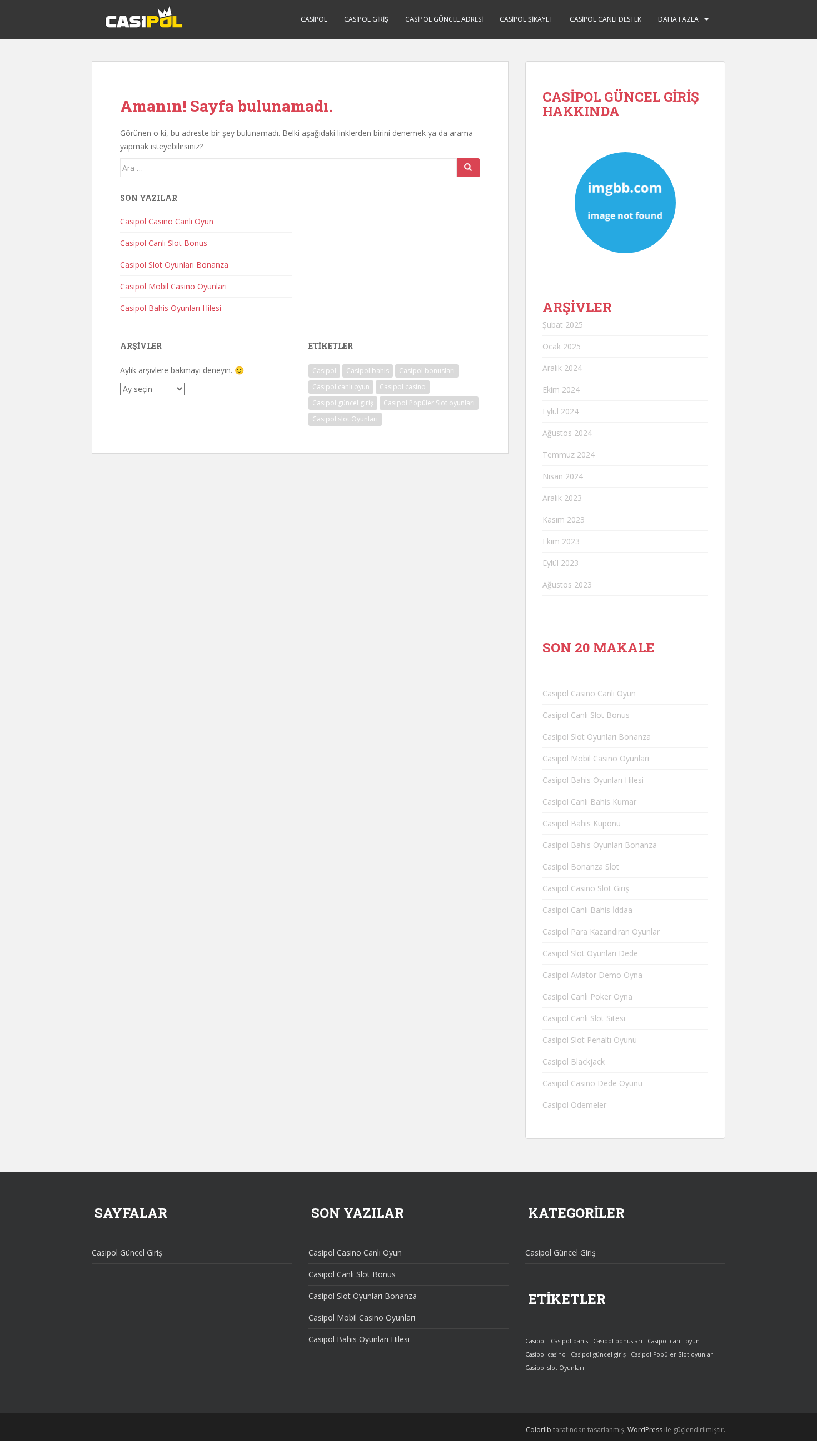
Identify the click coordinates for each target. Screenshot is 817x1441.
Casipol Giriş (366, 19)
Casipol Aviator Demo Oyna (592, 975)
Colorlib (538, 1429)
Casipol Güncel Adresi (444, 19)
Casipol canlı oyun (341, 386)
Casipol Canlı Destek (605, 19)
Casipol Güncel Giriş (127, 1252)
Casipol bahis (367, 370)
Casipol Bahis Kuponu (581, 823)
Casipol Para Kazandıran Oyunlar (601, 931)
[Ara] (468, 167)
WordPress (644, 1429)
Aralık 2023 (562, 498)
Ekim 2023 (561, 541)
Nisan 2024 (562, 476)
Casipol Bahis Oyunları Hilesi (170, 308)
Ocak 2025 (561, 346)
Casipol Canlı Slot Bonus (163, 243)
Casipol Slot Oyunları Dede (590, 953)
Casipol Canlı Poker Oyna (587, 996)
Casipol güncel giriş (342, 403)
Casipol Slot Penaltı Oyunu (589, 1040)
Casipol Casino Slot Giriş (585, 888)
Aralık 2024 (562, 368)
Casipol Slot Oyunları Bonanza (174, 264)
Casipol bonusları (427, 370)
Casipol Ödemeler (574, 1104)
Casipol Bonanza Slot (580, 866)
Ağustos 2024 (567, 433)
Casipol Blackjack (573, 1061)
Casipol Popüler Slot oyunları (429, 403)
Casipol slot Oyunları (345, 419)
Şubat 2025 (562, 324)
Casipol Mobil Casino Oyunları (173, 286)
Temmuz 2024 (568, 454)
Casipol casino (403, 386)
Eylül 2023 (560, 563)
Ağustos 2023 (567, 584)
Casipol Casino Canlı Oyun (166, 221)
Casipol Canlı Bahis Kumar (589, 801)
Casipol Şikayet (526, 19)
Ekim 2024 (561, 389)
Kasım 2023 (563, 519)
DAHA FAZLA (678, 19)
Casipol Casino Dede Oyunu (592, 1083)
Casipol (314, 19)
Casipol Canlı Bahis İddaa (587, 910)
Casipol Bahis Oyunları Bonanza (599, 845)
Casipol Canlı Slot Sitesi (583, 1018)
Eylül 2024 (560, 411)
